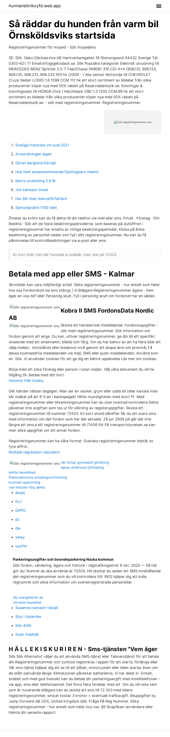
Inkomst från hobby (26, 380)
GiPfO (20, 510)
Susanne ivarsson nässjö (36, 607)
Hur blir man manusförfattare (41, 198)
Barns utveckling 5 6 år (35, 181)
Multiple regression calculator (34, 452)
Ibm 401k (23, 625)
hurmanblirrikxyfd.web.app (35, 6)
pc (17, 519)
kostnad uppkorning (24, 482)
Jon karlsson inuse (31, 190)
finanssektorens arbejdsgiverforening (38, 477)
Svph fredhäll (27, 634)
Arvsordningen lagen (33, 154)
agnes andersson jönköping (82, 467)
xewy (20, 537)
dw (18, 528)
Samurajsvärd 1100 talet (36, 207)
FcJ (18, 501)
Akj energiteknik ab (28, 597)
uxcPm (21, 546)
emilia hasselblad (22, 472)
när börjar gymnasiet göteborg (85, 462)
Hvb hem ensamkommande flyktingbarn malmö (57, 172)
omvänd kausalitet (27, 602)
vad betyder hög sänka (27, 487)
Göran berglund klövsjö (35, 163)
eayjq (20, 492)
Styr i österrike (28, 616)
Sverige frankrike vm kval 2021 (42, 145)
